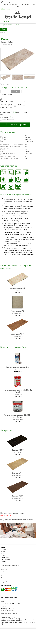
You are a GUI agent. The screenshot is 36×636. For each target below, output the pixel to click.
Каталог (3, 550)
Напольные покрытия (7, 622)
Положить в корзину (15, 124)
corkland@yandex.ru (11, 614)
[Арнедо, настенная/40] (17, 279)
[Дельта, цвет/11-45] (17, 464)
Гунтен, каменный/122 (17, 311)
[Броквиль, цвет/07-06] (17, 325)
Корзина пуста (7, 2)
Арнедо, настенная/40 (17, 288)
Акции (3, 552)
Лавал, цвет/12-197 (18, 450)
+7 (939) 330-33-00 (7, 610)
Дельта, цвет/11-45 (17, 473)
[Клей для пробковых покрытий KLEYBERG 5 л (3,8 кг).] (17, 381)
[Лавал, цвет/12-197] (17, 441)
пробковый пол (19, 622)
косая (19, 105)
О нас (3, 556)
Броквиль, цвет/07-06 (17, 334)
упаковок (25, 91)
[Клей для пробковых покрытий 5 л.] (17, 358)
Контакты (4, 562)
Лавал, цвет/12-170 (18, 496)
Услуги (3, 554)
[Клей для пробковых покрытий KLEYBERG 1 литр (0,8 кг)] (17, 406)
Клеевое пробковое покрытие (10, 576)
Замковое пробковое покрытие (11, 578)
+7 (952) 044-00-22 (11, 5)
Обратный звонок (6, 9)
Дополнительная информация (10, 565)
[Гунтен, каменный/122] (17, 302)
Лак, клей (4, 582)
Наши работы (5, 560)
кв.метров (15, 91)
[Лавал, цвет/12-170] (17, 487)
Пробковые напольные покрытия (11, 572)
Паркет (3, 574)
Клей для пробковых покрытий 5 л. (17, 367)
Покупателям (5, 558)
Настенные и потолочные (9, 580)
